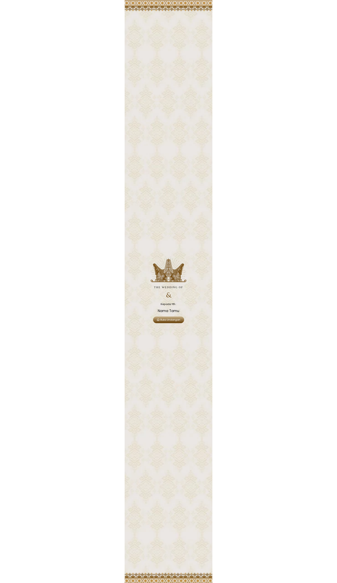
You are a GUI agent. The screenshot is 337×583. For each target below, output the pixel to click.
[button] (168, 320)
